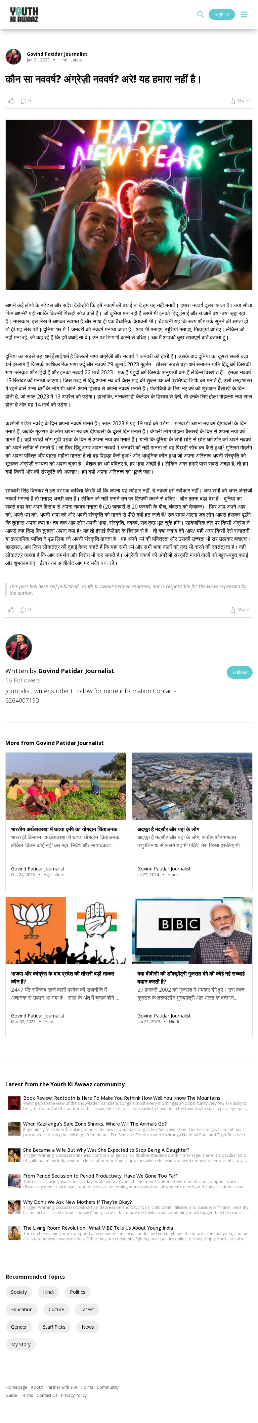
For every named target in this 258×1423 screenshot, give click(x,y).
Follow (239, 672)
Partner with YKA (62, 1387)
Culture (56, 1309)
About (37, 1387)
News (88, 1327)
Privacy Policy (74, 1395)
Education (22, 1309)
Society (19, 1292)
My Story (21, 1344)
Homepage (17, 1387)
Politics (77, 1292)
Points (87, 1387)
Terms (27, 1395)
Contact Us (47, 1395)
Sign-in (222, 14)
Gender (19, 1327)
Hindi (48, 1292)
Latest (87, 1309)
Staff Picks (54, 1327)
